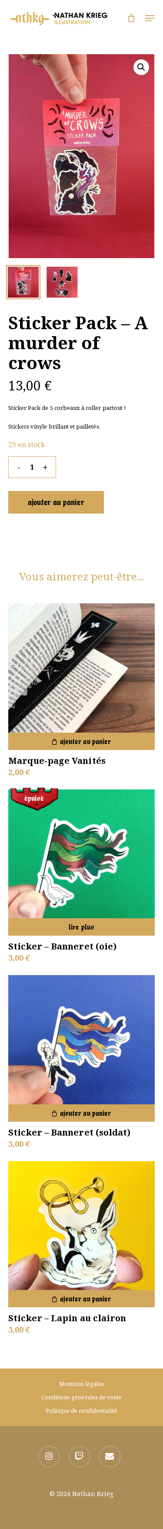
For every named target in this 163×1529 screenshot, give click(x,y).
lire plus (81, 927)
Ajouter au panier (56, 502)
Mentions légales (81, 1384)
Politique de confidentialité (81, 1410)
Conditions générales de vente (81, 1397)
